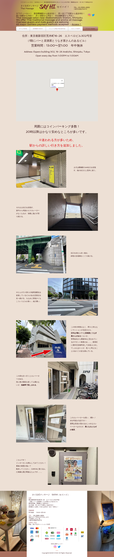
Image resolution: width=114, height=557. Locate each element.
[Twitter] (93, 15)
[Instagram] (89, 15)
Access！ (77, 24)
